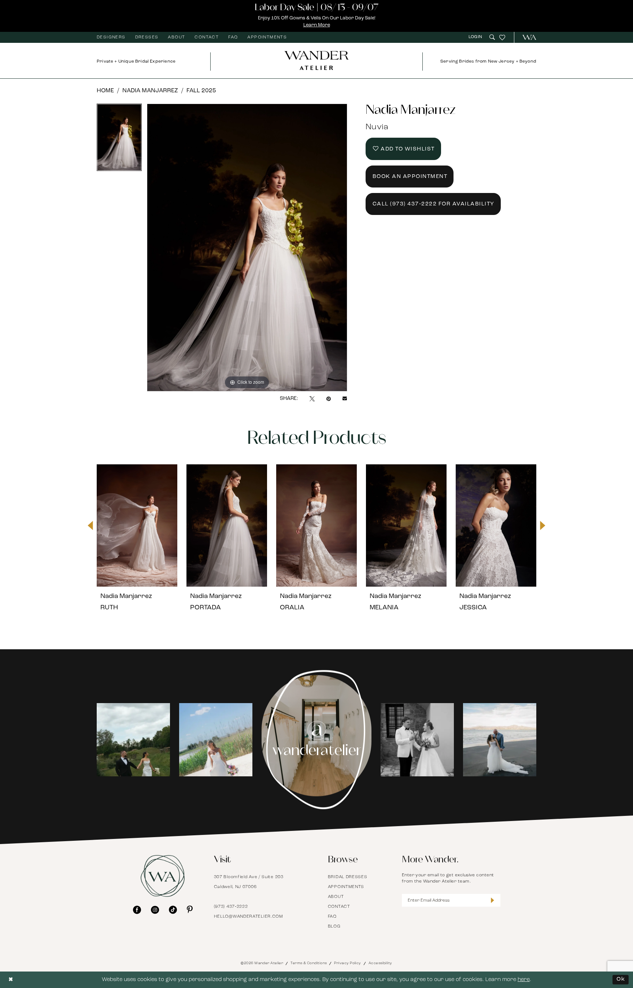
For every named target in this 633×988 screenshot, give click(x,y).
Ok (621, 979)
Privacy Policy (347, 963)
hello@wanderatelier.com (248, 916)
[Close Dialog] (11, 979)
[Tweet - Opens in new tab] (312, 399)
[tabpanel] (119, 140)
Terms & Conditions (308, 963)
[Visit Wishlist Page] (502, 37)
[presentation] (137, 525)
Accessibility (380, 963)
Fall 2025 (201, 91)
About (336, 897)
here (524, 980)
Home (105, 91)
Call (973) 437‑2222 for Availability (434, 204)
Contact (339, 907)
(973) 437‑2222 (231, 907)
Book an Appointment (410, 176)
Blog (334, 926)
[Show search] (492, 37)
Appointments (346, 887)
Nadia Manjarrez (150, 91)
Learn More (316, 25)
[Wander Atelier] (526, 37)
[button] (476, 37)
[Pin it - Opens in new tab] (328, 399)
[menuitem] (111, 37)
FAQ (332, 916)
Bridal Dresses (347, 877)
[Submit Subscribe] (492, 900)
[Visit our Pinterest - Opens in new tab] (189, 909)
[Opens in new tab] (133, 739)
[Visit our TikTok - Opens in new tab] (173, 909)
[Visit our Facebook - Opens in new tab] (137, 909)
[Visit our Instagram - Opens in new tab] (155, 909)
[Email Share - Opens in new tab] (344, 399)
